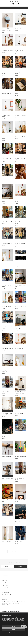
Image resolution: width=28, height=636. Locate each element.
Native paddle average (7, 519)
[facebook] (2, 594)
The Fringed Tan (18, 180)
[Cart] (25, 3)
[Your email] (7, 566)
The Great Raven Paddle (7, 180)
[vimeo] (10, 594)
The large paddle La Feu (20, 306)
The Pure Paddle (18, 435)
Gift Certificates (18, 265)
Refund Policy (5, 582)
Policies (3, 577)
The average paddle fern (7, 243)
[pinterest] (8, 594)
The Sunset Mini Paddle (20, 370)
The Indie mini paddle (6, 265)
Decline (13, 629)
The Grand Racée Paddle (7, 348)
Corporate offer (5, 587)
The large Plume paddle (7, 221)
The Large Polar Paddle (20, 136)
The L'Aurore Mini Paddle (7, 50)
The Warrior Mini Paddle (20, 28)
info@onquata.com (6, 604)
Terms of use (4, 580)
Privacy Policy (20, 623)
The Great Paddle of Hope (20, 456)
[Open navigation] (3, 3)
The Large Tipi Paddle (20, 413)
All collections (5, 11)
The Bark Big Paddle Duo (20, 499)
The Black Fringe (18, 541)
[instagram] (5, 594)
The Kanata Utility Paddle (7, 499)
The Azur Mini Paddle (6, 306)
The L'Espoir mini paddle (20, 115)
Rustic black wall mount (7, 478)
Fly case (16, 93)
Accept (13, 626)
